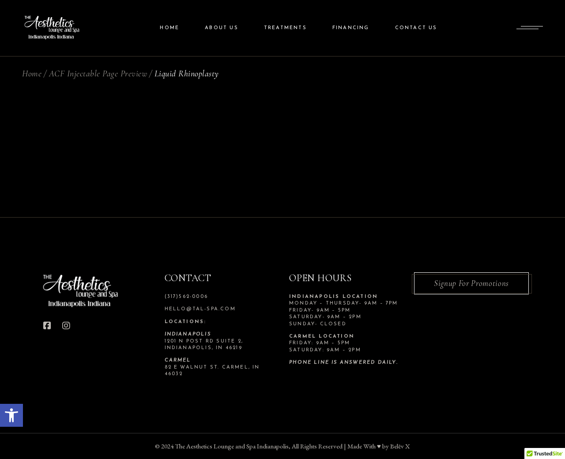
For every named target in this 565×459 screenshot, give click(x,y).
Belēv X (400, 446)
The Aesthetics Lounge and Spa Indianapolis (232, 446)
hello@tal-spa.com (200, 309)
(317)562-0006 (186, 296)
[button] (11, 415)
